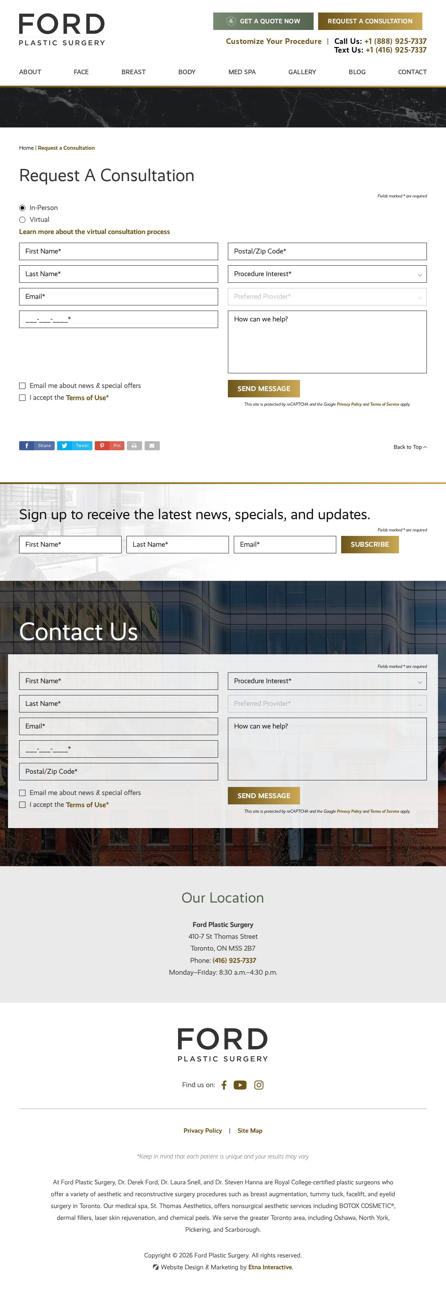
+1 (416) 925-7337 (396, 50)
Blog (357, 72)
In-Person (44, 208)
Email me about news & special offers (85, 386)
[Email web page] (152, 445)
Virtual (39, 220)
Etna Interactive (270, 1267)
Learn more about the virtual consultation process (94, 231)
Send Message (264, 388)
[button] (109, 445)
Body (187, 72)
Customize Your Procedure (274, 41)
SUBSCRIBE (370, 544)
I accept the (48, 397)
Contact (412, 72)
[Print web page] (134, 445)
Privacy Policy (349, 404)
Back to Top (408, 447)
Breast (134, 72)
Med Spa (242, 72)
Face (81, 72)
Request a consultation (370, 21)
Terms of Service (384, 404)
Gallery (302, 72)
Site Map (250, 1130)
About (30, 72)
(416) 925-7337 (234, 960)
